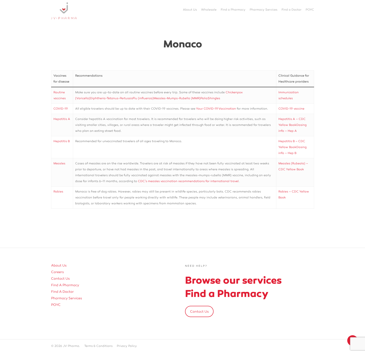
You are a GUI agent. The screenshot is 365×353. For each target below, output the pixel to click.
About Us (59, 265)
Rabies (58, 191)
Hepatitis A (61, 119)
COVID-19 (60, 108)
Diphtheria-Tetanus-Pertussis (111, 98)
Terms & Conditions (98, 346)
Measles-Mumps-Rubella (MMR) (177, 98)
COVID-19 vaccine (291, 108)
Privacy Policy (127, 346)
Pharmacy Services (66, 298)
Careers (57, 272)
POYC (56, 304)
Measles (59, 163)
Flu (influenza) (143, 98)
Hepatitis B (61, 141)
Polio (204, 98)
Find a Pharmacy (65, 285)
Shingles (214, 98)
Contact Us (60, 278)
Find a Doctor (62, 291)
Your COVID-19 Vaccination (216, 108)
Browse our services (233, 280)
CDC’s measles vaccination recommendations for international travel (188, 181)
